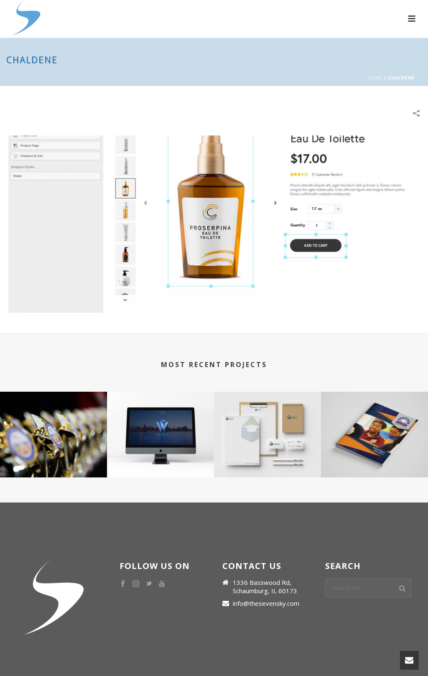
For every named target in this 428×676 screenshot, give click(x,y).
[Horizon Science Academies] (374, 424)
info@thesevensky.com (266, 603)
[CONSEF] (53, 424)
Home (374, 78)
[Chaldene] (214, 223)
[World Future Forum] (160, 424)
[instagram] (135, 584)
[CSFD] (267, 424)
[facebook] (123, 584)
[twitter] (148, 584)
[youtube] (161, 584)
